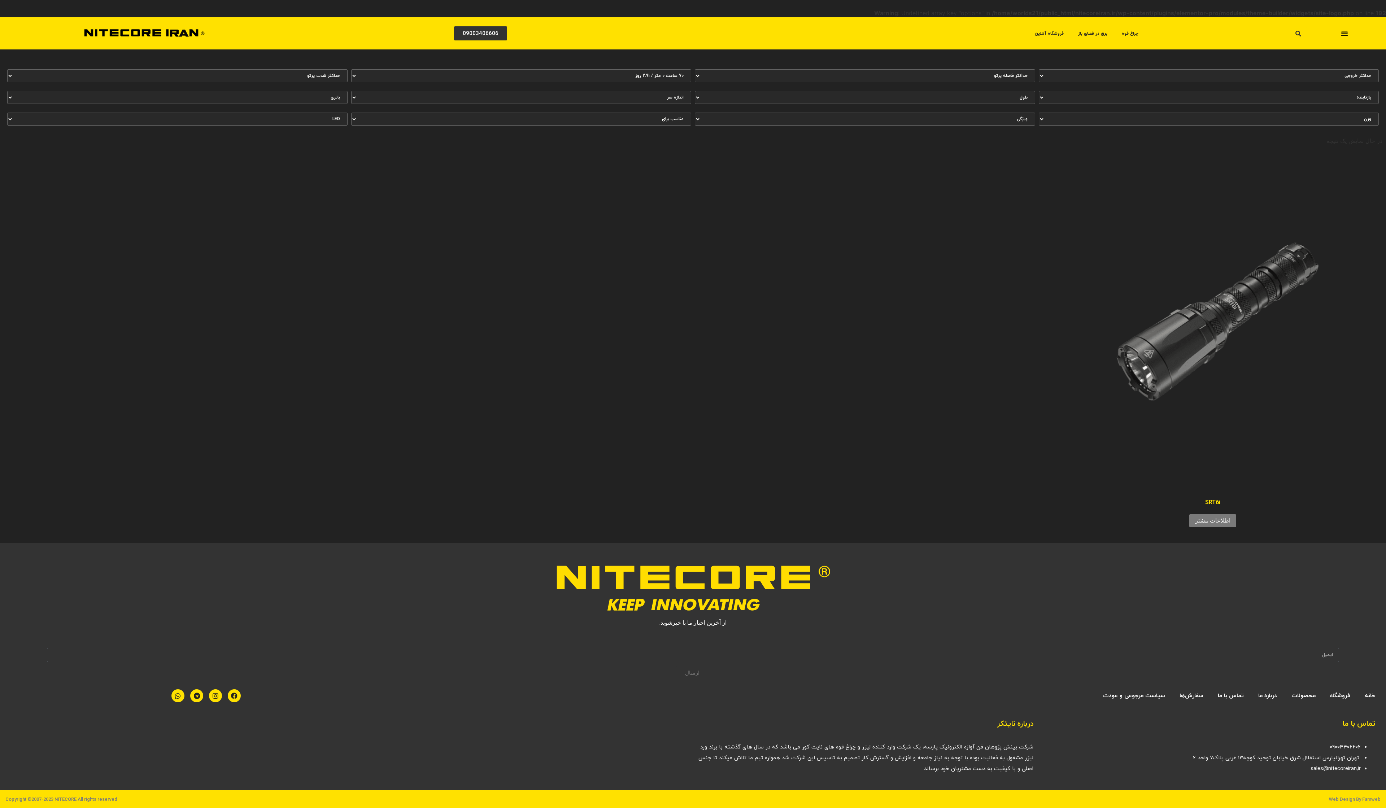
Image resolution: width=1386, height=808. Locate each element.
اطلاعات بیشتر (1212, 520)
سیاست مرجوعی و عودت (1134, 696)
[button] (1344, 33)
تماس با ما (1231, 696)
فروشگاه (1340, 696)
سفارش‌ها (1191, 696)
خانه (1370, 696)
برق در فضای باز (1092, 33)
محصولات (1303, 696)
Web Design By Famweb (1355, 799)
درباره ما (1267, 696)
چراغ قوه (1130, 33)
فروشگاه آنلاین (1049, 33)
